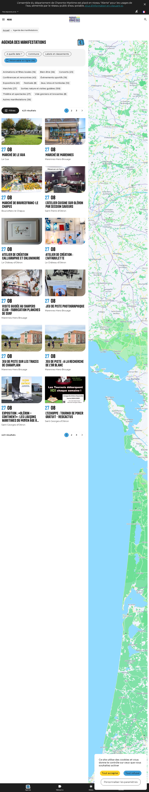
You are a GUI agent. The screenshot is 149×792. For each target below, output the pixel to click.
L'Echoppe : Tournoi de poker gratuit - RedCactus (64, 415)
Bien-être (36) (47, 72)
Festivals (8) (30, 83)
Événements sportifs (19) (53, 77)
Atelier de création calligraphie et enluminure (21, 256)
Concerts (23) (66, 72)
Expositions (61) (11, 83)
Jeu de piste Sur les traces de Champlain (20, 363)
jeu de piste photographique (65, 306)
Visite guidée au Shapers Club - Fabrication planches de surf (21, 310)
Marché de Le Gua (13, 155)
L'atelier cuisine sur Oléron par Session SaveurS (64, 205)
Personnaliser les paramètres (121, 782)
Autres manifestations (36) (17, 99)
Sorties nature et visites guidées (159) (40, 88)
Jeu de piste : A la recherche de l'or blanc (65, 363)
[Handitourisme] (137, 12)
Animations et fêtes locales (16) (19, 72)
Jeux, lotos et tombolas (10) (55, 83)
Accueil (6, 30)
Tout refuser (132, 773)
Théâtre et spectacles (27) (17, 94)
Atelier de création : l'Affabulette (59, 256)
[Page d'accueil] (74, 20)
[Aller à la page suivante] (82, 110)
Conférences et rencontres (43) (19, 77)
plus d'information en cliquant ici (104, 5)
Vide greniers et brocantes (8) (50, 94)
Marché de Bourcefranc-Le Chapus (20, 205)
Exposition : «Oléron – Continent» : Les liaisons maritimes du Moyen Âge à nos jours (19, 417)
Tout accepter (110, 773)
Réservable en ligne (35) (22, 61)
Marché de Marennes (60, 155)
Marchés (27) (10, 88)
